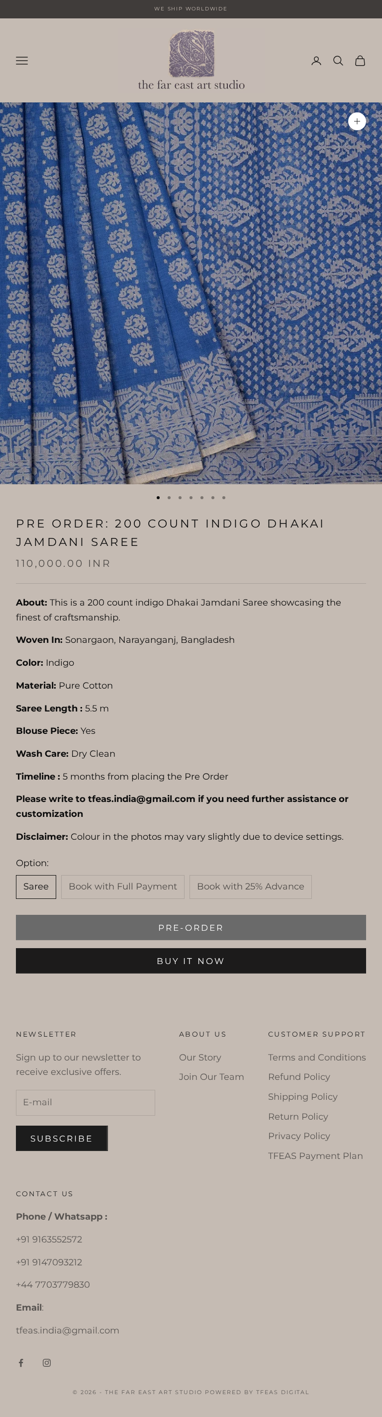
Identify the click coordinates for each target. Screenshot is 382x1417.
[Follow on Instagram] (47, 1363)
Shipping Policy (303, 1096)
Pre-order (191, 928)
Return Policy (298, 1116)
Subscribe (62, 1139)
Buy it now (191, 961)
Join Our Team (211, 1076)
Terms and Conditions (317, 1057)
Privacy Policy (299, 1136)
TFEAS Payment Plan (315, 1156)
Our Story (200, 1057)
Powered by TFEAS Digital (257, 1392)
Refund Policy (299, 1076)
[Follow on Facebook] (21, 1363)
